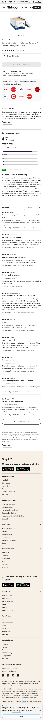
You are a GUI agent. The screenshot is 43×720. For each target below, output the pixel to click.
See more (11, 310)
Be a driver (6, 598)
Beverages (6, 483)
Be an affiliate (7, 601)
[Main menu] (4, 7)
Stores (4, 531)
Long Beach (6, 656)
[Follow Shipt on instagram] (8, 675)
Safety (4, 607)
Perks (4, 604)
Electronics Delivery (9, 513)
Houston (5, 628)
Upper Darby (7, 653)
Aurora (4, 647)
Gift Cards (6, 537)
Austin (4, 620)
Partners (5, 564)
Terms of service (7, 701)
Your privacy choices (34, 701)
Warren (5, 650)
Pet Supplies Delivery (10, 510)
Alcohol (5, 480)
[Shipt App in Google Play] (23, 469)
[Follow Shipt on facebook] (3, 675)
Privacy (18, 701)
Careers (5, 555)
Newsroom (6, 558)
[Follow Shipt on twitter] (18, 675)
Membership (7, 534)
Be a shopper (7, 596)
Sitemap (5, 567)
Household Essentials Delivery (13, 516)
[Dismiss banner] (3, 2)
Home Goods (7, 486)
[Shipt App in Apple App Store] (8, 469)
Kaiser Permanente (9, 668)
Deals (4, 543)
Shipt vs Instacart (9, 540)
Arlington (5, 644)
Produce (5, 489)
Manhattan (6, 631)
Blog (3, 561)
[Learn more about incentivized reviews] (10, 228)
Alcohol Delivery (8, 507)
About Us (5, 553)
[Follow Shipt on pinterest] (13, 675)
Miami (4, 626)
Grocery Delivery (8, 504)
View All (5, 495)
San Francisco (7, 623)
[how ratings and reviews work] (15, 147)
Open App (37, 2)
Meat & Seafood (8, 492)
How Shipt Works (8, 528)
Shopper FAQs (7, 610)
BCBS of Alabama (9, 671)
